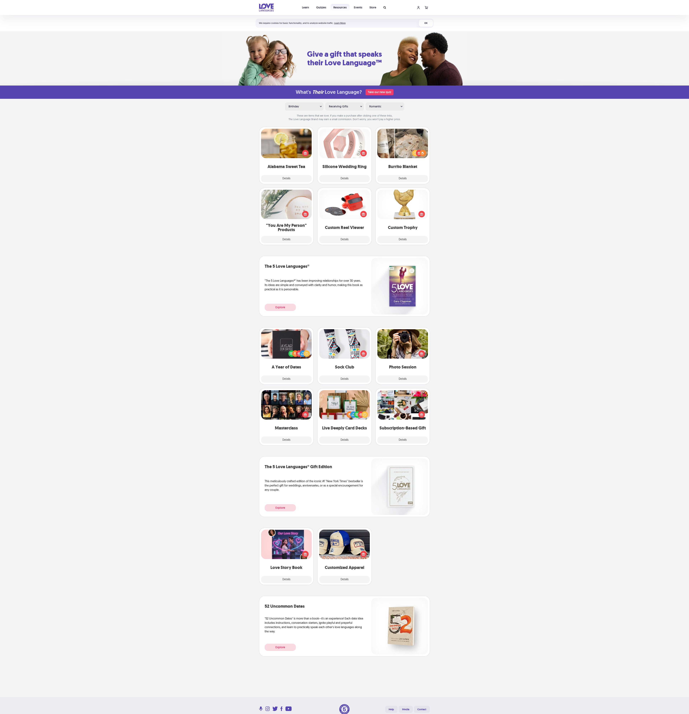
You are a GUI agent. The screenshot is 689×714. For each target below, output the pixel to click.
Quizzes (321, 7)
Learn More (340, 23)
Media (405, 709)
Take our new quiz (379, 92)
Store (372, 7)
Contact (421, 709)
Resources (340, 7)
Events (358, 7)
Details (286, 178)
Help (391, 709)
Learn (305, 7)
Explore (280, 307)
